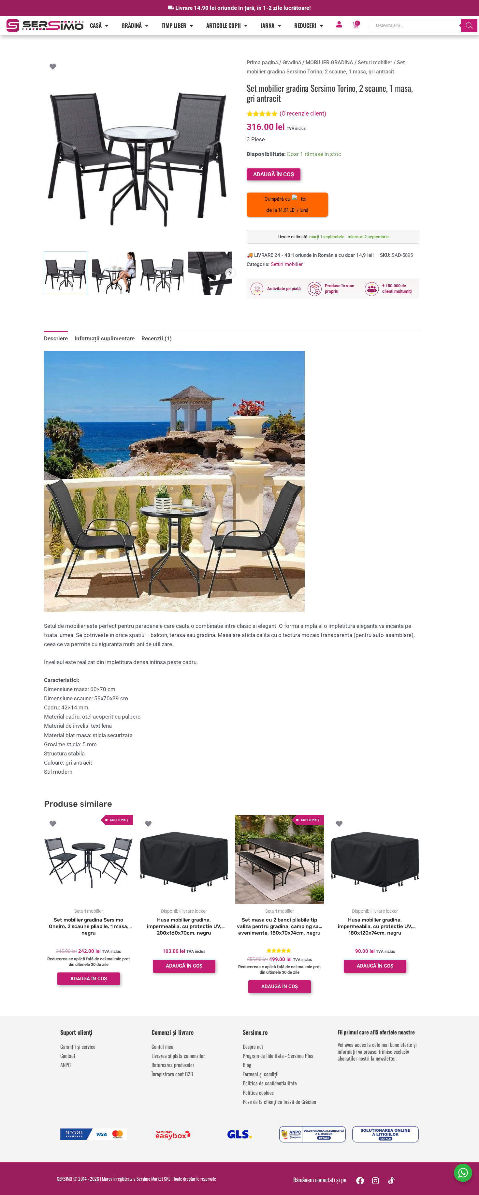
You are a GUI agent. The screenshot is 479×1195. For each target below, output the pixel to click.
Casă (96, 25)
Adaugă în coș (273, 174)
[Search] (469, 25)
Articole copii (223, 25)
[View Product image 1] (65, 273)
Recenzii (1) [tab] (156, 338)
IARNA (267, 25)
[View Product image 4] (210, 273)
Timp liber (174, 25)
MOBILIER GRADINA (329, 62)
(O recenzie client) (303, 113)
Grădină (132, 25)
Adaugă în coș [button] (88, 979)
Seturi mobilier (375, 62)
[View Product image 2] (114, 273)
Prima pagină (262, 62)
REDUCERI (305, 25)
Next (230, 273)
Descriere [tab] (56, 338)
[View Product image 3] (162, 273)
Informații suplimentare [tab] (105, 338)
